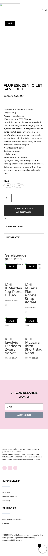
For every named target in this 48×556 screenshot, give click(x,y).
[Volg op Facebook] (4, 468)
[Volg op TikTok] (10, 468)
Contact (5, 523)
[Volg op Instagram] (15, 468)
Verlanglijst (6, 500)
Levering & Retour (9, 496)
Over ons (6, 492)
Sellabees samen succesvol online (29, 535)
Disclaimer (18, 540)
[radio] (8, 186)
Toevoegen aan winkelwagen (24, 210)
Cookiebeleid (7, 540)
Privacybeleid (7, 538)
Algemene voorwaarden (12, 519)
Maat (6, 181)
